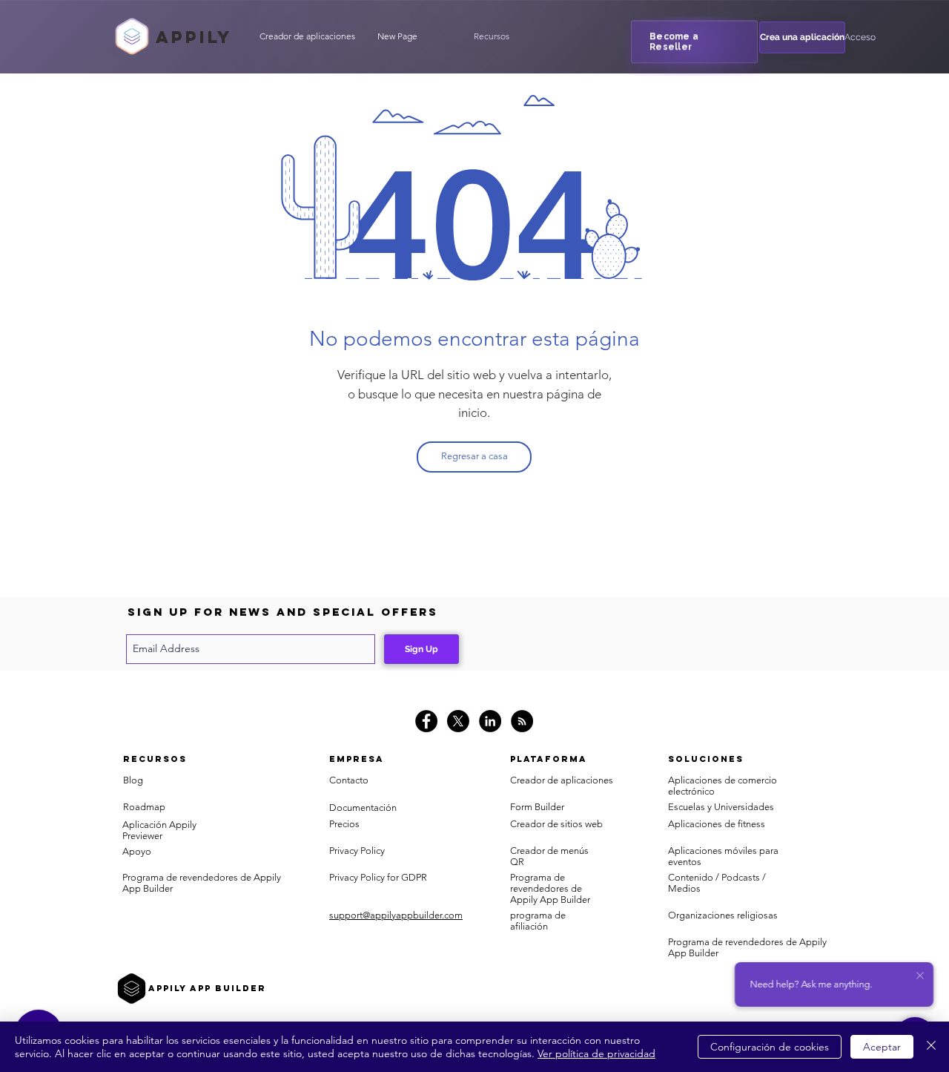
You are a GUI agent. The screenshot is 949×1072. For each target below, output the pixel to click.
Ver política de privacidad (596, 1053)
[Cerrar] (931, 1046)
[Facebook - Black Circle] (426, 721)
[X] (458, 721)
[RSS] (522, 721)
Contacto (348, 780)
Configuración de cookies (769, 1046)
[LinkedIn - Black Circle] (490, 721)
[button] (492, 36)
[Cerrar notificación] (920, 976)
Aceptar (882, 1046)
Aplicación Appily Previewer (159, 830)
